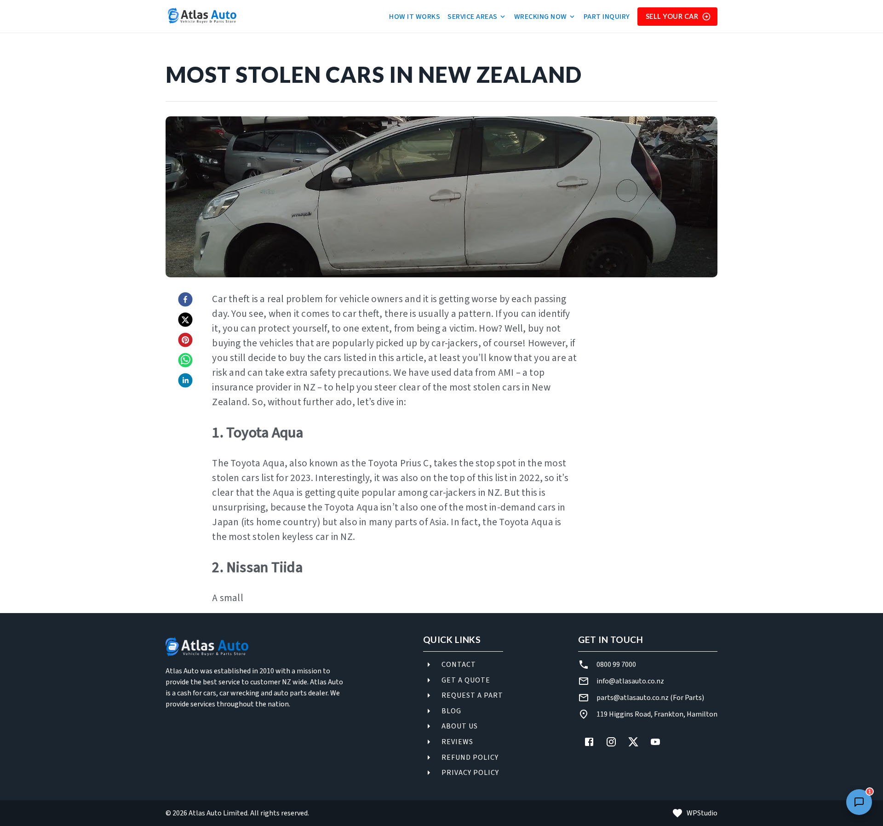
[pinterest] (185, 341)
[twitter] (185, 320)
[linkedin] (185, 381)
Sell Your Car (672, 16)
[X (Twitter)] (633, 742)
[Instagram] (611, 742)
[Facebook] (589, 742)
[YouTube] (655, 742)
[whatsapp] (185, 361)
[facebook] (185, 300)
